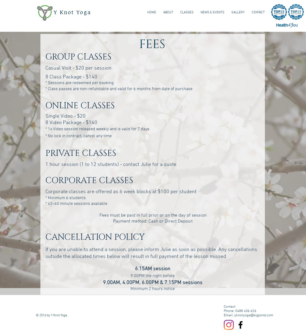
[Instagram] (229, 325)
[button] (187, 12)
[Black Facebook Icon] (240, 325)
